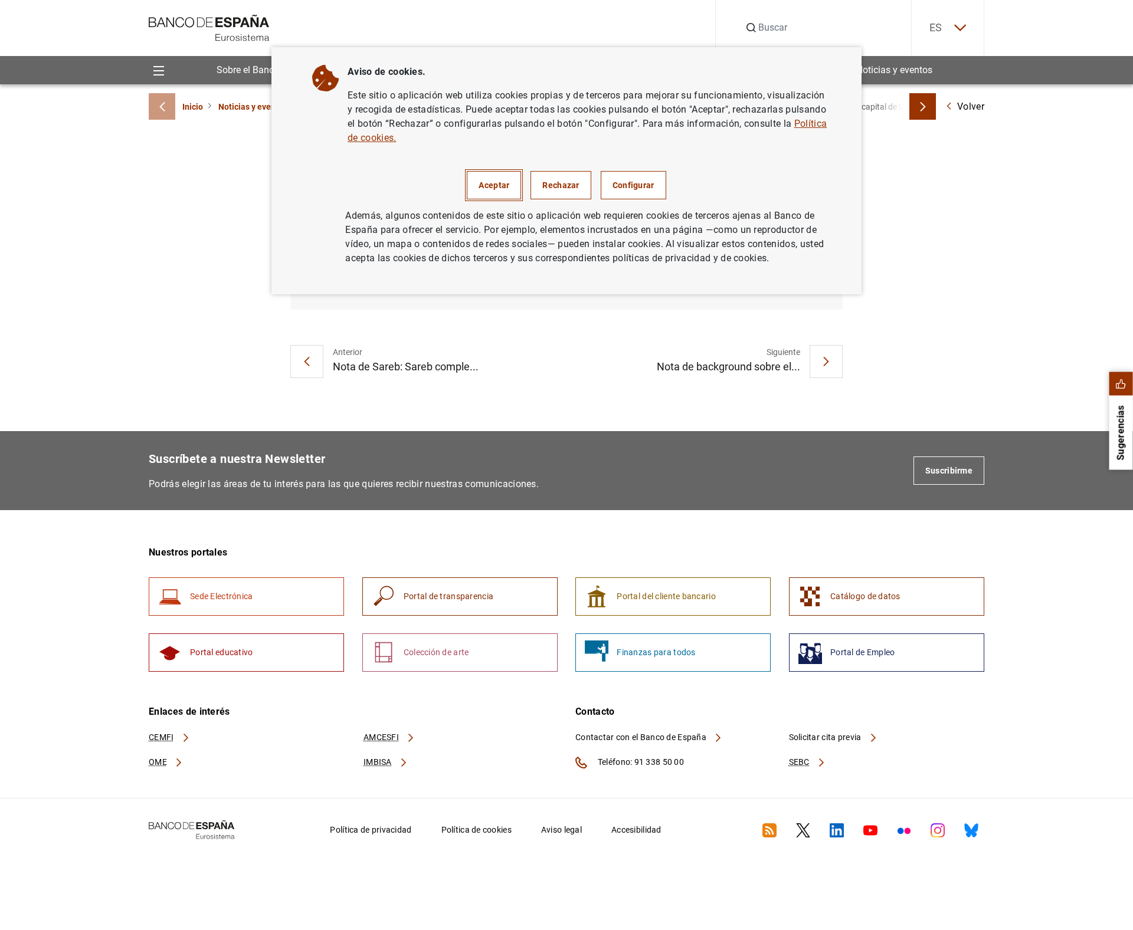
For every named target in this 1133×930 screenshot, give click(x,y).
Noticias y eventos (894, 69)
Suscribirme (948, 470)
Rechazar (560, 185)
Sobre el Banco (248, 69)
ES (935, 27)
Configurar (633, 185)
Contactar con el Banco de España (641, 737)
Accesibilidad (636, 829)
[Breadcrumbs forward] (922, 106)
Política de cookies (476, 829)
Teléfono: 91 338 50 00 (640, 762)
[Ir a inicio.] (209, 26)
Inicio (192, 106)
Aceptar (494, 185)
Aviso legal (561, 829)
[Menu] (158, 70)
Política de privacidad (370, 829)
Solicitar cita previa (826, 737)
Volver (970, 106)
